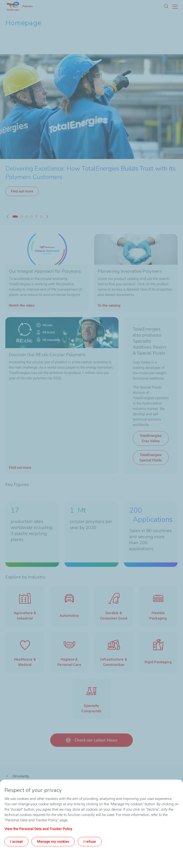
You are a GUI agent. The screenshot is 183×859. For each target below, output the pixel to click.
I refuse (89, 841)
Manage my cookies (53, 841)
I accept (16, 841)
